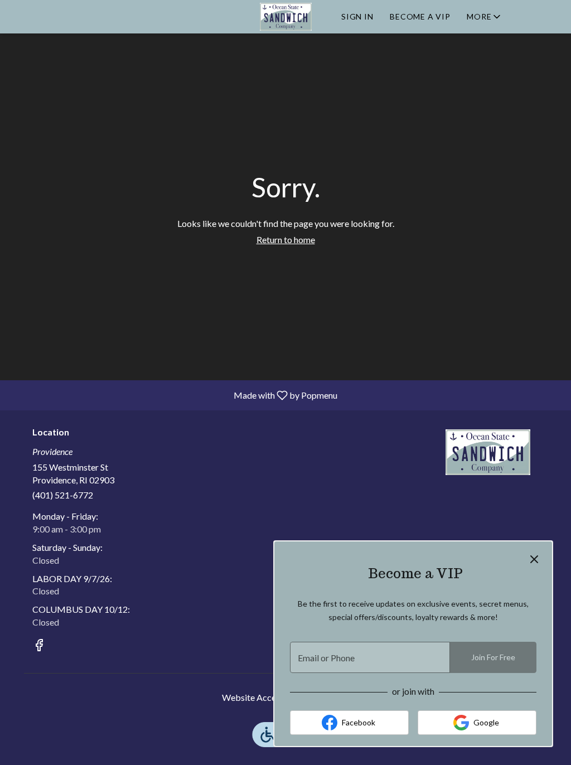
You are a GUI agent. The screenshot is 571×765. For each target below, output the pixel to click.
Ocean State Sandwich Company (488, 452)
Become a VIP (420, 16)
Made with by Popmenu (172, 395)
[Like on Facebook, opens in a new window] (39, 646)
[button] (484, 17)
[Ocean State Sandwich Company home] (285, 17)
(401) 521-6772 (62, 495)
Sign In (357, 16)
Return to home (286, 239)
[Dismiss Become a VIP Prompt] (534, 559)
